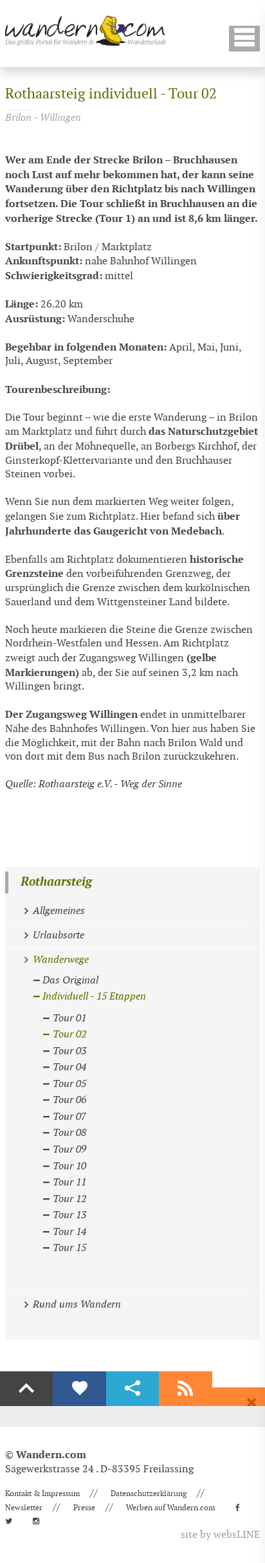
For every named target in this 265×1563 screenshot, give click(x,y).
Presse (84, 1507)
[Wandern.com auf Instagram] (40, 1521)
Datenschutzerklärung (149, 1493)
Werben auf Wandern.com (170, 1507)
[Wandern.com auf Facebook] (241, 1507)
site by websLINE (220, 1535)
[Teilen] (132, 1388)
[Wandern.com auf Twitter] (12, 1521)
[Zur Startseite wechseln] (85, 30)
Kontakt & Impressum (42, 1493)
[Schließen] (251, 1403)
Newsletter (23, 1507)
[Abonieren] (185, 1388)
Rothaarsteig (56, 882)
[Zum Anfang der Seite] (26, 1388)
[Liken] (79, 1388)
